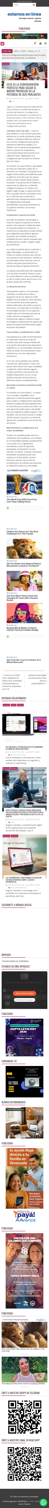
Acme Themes (24, 1504)
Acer (12, 822)
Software (20, 705)
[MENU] (2, 43)
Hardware (5, 64)
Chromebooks (21, 888)
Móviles (13, 705)
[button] (43, 1502)
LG (13, 101)
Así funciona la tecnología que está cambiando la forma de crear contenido (24, 747)
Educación (6, 836)
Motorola (21, 755)
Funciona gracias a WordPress (14, 1501)
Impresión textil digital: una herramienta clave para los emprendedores (37, 679)
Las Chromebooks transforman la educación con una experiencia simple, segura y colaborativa (23, 879)
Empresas (6, 768)
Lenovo (14, 755)
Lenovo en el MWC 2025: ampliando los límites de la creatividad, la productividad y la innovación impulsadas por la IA (12, 682)
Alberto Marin (33, 98)
